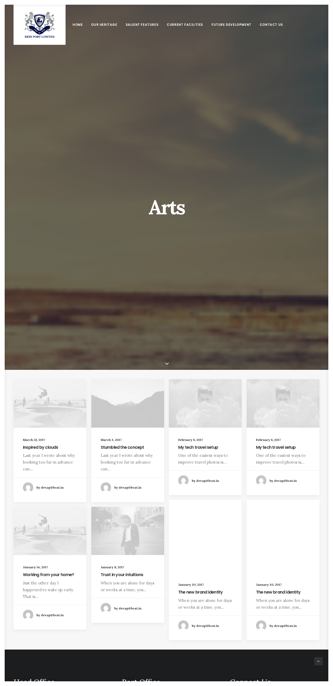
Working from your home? (48, 575)
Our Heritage (104, 24)
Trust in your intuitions (122, 575)
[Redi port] (39, 25)
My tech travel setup (198, 447)
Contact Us (271, 24)
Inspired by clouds (40, 447)
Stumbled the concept (122, 447)
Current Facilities (185, 24)
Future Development (231, 24)
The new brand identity (200, 592)
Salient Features (142, 24)
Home (78, 24)
